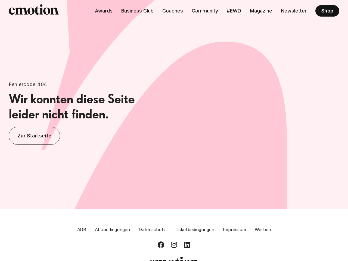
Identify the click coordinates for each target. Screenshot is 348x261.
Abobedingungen (112, 229)
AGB (81, 229)
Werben (263, 229)
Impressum (234, 229)
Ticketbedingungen (194, 229)
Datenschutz (152, 229)
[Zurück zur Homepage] (34, 11)
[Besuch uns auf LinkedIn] (187, 244)
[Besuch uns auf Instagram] (174, 244)
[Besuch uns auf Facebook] (161, 244)
